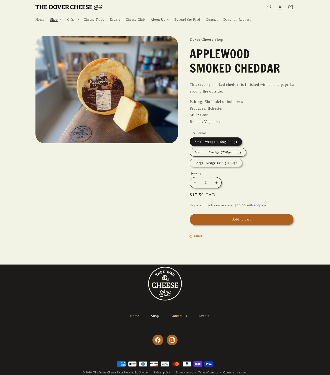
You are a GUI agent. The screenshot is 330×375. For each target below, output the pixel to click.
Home (134, 316)
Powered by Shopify (136, 372)
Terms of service (208, 372)
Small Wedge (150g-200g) (216, 141)
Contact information (235, 372)
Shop (155, 316)
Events (204, 316)
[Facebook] (157, 340)
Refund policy (162, 372)
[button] (55, 19)
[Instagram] (172, 340)
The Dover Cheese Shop (108, 372)
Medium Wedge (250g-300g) (218, 152)
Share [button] (198, 236)
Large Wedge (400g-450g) (216, 163)
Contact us (178, 316)
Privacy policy (184, 372)
